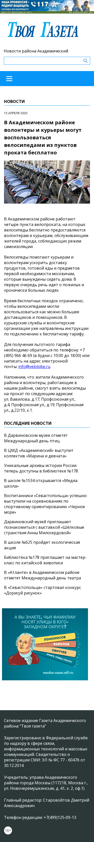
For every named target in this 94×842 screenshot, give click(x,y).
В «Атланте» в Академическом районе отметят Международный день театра (42, 575)
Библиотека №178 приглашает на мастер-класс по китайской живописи (45, 560)
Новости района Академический (36, 51)
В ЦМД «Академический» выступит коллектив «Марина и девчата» (38, 453)
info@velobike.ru (34, 366)
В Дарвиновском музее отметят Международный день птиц (36, 438)
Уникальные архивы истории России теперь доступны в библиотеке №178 (41, 468)
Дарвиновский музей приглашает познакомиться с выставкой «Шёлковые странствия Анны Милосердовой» (44, 527)
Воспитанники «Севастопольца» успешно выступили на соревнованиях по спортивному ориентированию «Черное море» (45, 504)
